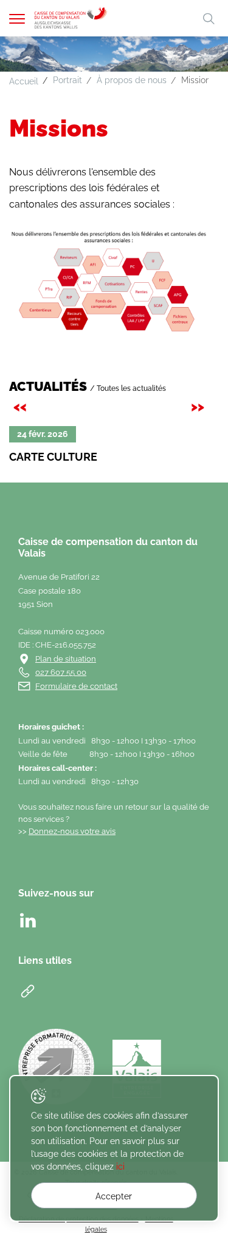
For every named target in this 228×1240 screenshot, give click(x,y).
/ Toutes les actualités (128, 388)
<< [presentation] (21, 406)
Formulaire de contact (76, 686)
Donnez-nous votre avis (72, 831)
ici (120, 1166)
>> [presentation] (199, 406)
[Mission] (109, 281)
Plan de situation (65, 658)
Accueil (23, 81)
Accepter (113, 1196)
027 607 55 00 (60, 672)
